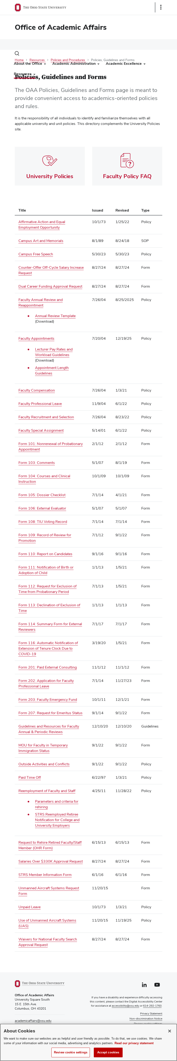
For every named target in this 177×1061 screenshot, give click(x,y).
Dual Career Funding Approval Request (50, 286)
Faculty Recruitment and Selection (46, 417)
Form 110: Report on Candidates (45, 553)
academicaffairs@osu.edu (33, 1021)
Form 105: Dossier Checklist (41, 494)
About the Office (28, 63)
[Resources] (33, 75)
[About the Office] (44, 64)
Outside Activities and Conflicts (44, 764)
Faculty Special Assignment (41, 430)
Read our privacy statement (134, 1043)
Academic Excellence (124, 63)
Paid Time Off (29, 777)
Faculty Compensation (36, 390)
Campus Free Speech (35, 254)
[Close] (170, 1031)
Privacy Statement (151, 1013)
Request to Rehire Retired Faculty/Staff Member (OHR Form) (50, 845)
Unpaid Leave (29, 907)
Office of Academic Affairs (61, 27)
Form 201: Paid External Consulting (47, 667)
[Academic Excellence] (143, 64)
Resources (23, 73)
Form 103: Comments (36, 462)
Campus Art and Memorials (40, 240)
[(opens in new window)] (40, 984)
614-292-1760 (152, 1006)
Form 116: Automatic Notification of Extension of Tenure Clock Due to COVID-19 (48, 648)
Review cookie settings (70, 1052)
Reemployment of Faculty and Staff (46, 790)
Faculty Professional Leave (40, 403)
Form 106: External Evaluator (42, 508)
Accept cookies (108, 1052)
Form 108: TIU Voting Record (42, 521)
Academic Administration (74, 63)
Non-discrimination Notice (146, 1018)
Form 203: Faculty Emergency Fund (47, 699)
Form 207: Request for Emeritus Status (50, 712)
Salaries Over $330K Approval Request (50, 861)
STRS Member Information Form (45, 874)
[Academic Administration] (97, 64)
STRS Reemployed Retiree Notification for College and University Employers (57, 820)
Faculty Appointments (36, 338)
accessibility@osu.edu (125, 1006)
